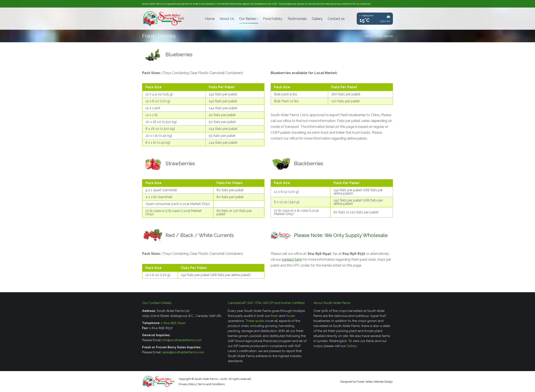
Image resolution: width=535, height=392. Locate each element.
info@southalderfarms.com (181, 340)
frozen (290, 316)
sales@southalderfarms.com (183, 352)
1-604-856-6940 (173, 323)
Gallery (351, 346)
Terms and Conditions (211, 384)
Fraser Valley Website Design (375, 381)
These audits (254, 321)
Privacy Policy (187, 384)
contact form (292, 259)
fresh (274, 316)
